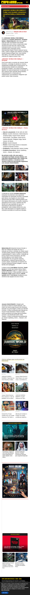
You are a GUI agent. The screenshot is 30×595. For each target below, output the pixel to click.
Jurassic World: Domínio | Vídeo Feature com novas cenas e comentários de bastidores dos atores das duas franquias (21, 378)
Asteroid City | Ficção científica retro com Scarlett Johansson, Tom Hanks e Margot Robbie (8, 415)
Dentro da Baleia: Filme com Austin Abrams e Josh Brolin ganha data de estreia (14, 437)
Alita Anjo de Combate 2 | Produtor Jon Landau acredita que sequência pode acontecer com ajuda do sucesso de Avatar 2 (22, 415)
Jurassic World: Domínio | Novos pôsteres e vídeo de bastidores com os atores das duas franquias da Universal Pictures (8, 397)
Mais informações (5, 590)
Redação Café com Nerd (20, 31)
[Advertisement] (15, 94)
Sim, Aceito (5, 592)
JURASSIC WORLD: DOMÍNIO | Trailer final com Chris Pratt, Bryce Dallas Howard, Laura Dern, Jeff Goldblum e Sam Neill (8, 378)
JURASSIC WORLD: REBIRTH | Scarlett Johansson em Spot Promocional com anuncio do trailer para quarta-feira (21, 397)
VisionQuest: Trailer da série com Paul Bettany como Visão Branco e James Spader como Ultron (8, 454)
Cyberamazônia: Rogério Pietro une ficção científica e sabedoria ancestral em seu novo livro (8, 565)
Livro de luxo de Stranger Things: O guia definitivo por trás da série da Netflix (14, 547)
